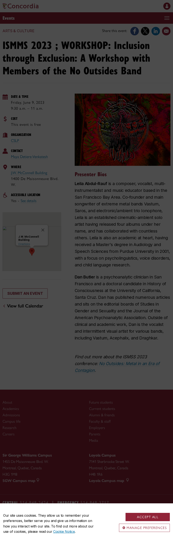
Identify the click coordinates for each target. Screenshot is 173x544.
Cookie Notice (64, 531)
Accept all (147, 517)
